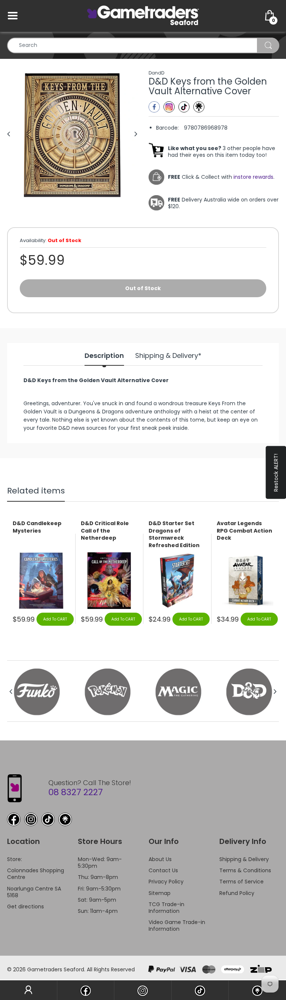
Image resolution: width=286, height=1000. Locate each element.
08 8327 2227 (75, 792)
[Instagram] (169, 106)
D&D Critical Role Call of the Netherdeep (105, 531)
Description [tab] (104, 355)
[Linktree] (198, 106)
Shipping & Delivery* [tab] (168, 355)
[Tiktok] (184, 106)
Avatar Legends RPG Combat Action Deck (244, 531)
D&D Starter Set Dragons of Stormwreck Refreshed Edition (174, 534)
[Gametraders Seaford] (143, 15)
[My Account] (28, 990)
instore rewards (253, 177)
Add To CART (55, 619)
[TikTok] (48, 819)
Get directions (25, 906)
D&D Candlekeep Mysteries (37, 527)
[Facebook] (154, 106)
